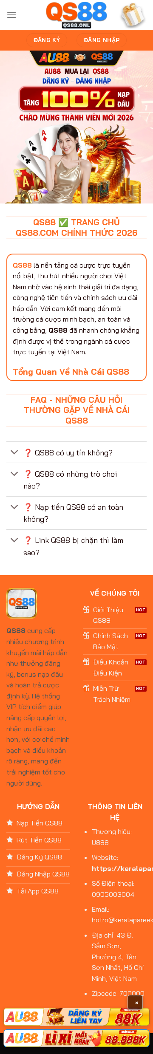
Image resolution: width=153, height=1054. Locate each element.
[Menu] (11, 14)
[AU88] (76, 1017)
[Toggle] (14, 453)
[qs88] (77, 15)
